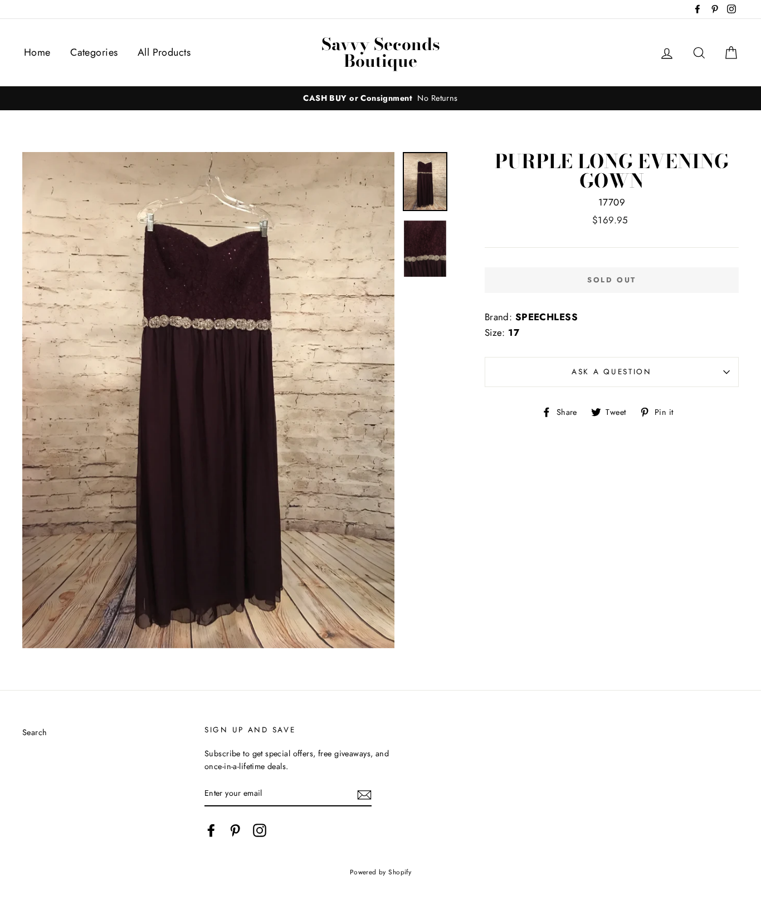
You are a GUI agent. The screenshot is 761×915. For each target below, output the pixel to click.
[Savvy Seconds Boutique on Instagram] (259, 830)
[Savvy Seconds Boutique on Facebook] (211, 830)
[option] (380, 98)
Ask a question (612, 371)
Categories (94, 52)
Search (34, 732)
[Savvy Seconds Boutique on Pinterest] (235, 830)
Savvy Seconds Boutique (380, 52)
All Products (164, 52)
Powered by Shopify (381, 872)
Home (37, 52)
